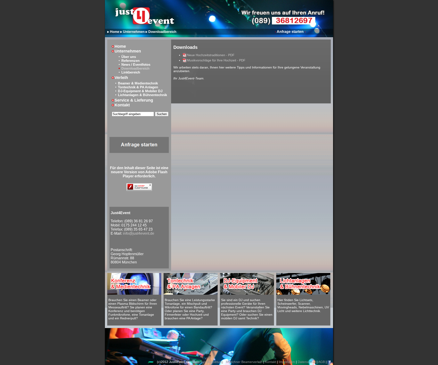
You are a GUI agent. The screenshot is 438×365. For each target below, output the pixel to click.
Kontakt (122, 105)
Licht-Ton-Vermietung (207, 362)
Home (114, 32)
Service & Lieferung (134, 100)
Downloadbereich (162, 32)
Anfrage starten (290, 32)
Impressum (287, 362)
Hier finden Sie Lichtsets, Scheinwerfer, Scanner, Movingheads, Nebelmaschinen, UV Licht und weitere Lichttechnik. (303, 305)
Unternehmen (134, 32)
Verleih (121, 77)
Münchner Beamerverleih (244, 362)
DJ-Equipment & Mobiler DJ (140, 91)
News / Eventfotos (135, 64)
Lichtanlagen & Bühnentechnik (142, 95)
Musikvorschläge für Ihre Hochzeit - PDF (216, 60)
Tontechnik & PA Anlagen (138, 87)
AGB (321, 362)
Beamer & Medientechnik (138, 83)
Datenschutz (307, 362)
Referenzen (130, 61)
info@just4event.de (138, 233)
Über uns (128, 57)
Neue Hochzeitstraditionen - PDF (211, 55)
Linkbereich (130, 72)
